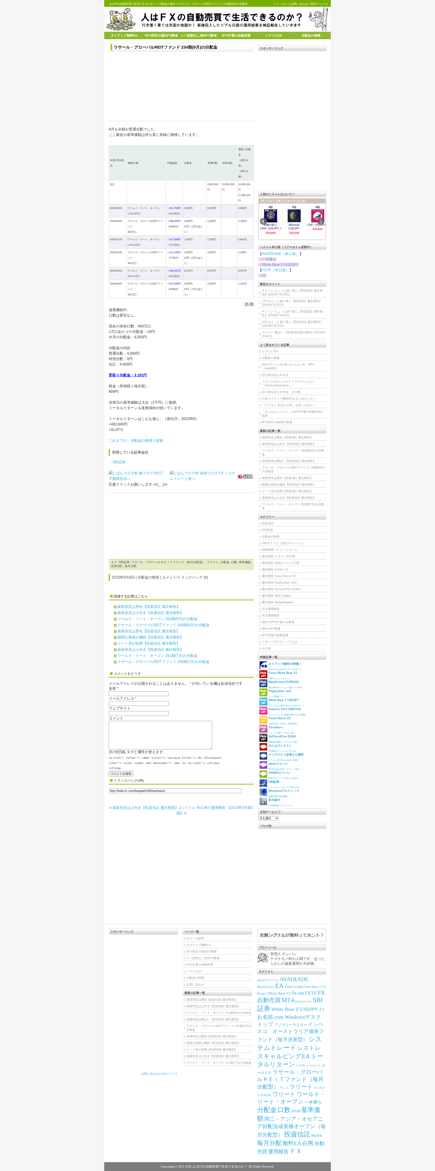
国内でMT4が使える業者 (278, 622)
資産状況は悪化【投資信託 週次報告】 (148, 607)
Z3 (264, 275)
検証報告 (316, 1135)
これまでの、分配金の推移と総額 (136, 440)
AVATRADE (294, 979)
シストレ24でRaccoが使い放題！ (286, 757)
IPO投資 (267, 530)
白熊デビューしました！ (282, 675)
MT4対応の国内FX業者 (161, 35)
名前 (112, 688)
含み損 (295, 1111)
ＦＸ (296, 1151)
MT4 (288, 1000)
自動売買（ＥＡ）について (279, 549)
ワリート (284, 1094)
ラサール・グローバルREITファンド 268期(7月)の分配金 (163, 662)
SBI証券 (119, 462)
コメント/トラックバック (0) (185, 577)
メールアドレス (121, 698)
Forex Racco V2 (314, 987)
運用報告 (278, 1151)
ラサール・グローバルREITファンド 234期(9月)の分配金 (166, 47)
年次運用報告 (271, 615)
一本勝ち (269, 259)
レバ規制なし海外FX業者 (199, 35)
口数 (234, 562)
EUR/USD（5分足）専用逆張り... (284, 721)
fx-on (298, 993)
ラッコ (284, 1087)
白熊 (308, 1143)
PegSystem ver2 (303, 1001)
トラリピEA (273, 35)
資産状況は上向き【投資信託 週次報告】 (150, 613)
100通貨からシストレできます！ (283, 748)
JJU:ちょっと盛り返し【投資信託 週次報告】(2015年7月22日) (292, 303)
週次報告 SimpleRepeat (277, 602)
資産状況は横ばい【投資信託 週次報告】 (289, 461)
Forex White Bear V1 (274, 993)
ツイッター (280, 4)
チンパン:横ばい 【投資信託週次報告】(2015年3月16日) (294, 334)
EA (279, 985)
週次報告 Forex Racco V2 (279, 576)
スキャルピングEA (283, 1056)
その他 (266, 648)
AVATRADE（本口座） (281, 254)
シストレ (309, 1048)
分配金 (224, 562)
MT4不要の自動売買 (236, 35)
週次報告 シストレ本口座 (278, 556)
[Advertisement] (181, 87)
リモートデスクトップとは (279, 641)
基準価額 (245, 562)
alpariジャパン (268, 980)
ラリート (213, 562)
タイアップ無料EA (124, 35)
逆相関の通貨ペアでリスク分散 (282, 739)
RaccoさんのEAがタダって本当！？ (285, 666)
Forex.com (293, 986)
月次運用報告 (271, 609)
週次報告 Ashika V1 (275, 569)
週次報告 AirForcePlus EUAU (281, 589)
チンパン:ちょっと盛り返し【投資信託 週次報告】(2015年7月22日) (292, 313)
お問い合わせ (299, 4)
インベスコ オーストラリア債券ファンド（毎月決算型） (290, 1031)
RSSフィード (320, 4)
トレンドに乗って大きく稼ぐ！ (282, 730)
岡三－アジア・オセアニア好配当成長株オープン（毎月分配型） (291, 1127)
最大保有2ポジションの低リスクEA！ (285, 684)
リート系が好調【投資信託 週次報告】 (148, 643)
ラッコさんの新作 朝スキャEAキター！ (286, 702)
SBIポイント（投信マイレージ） (283, 543)
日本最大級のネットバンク (280, 802)
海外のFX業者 (271, 628)
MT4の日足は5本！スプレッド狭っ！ (285, 766)
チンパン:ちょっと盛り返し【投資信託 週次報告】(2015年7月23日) (292, 292)
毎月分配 (130, 566)
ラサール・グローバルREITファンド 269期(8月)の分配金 (163, 625)
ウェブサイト (119, 708)
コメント (116, 718)
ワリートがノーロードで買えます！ (284, 784)
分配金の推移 (311, 35)
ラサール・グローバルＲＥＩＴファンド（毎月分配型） (168, 562)
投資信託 (117, 566)
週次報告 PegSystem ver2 (279, 582)
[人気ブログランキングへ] (245, 476)
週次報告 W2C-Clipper (276, 595)
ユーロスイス (313, 1065)
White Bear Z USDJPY (280, 265)
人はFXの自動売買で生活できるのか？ (132, 3)
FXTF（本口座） (275, 270)
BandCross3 (265, 987)
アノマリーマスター (290, 1025)
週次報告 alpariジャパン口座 (280, 563)
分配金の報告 (167, 3)
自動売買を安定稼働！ (283, 793)
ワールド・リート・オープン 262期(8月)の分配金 (157, 619)
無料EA (292, 1143)
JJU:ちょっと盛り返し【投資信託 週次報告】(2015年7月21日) (292, 323)
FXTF (311, 993)
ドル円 (300, 1065)
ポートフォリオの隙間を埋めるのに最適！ (287, 711)
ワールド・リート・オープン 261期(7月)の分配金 (157, 656)
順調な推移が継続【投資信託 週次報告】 (150, 637)
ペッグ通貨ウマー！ (279, 693)
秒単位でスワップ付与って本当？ (283, 775)
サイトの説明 (195, 938)
